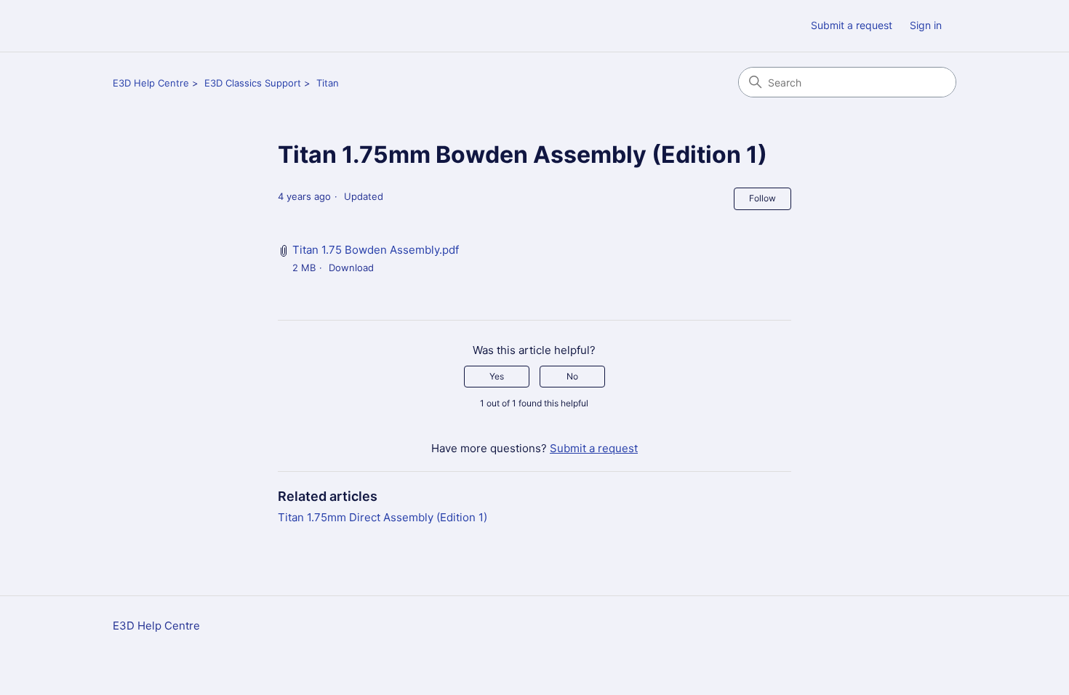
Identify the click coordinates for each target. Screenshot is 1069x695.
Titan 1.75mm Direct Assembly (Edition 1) (382, 517)
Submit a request (851, 25)
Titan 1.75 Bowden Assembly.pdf (375, 250)
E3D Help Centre (151, 83)
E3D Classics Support (252, 83)
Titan (327, 83)
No (572, 376)
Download (351, 267)
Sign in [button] (926, 25)
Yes (496, 376)
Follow (762, 198)
